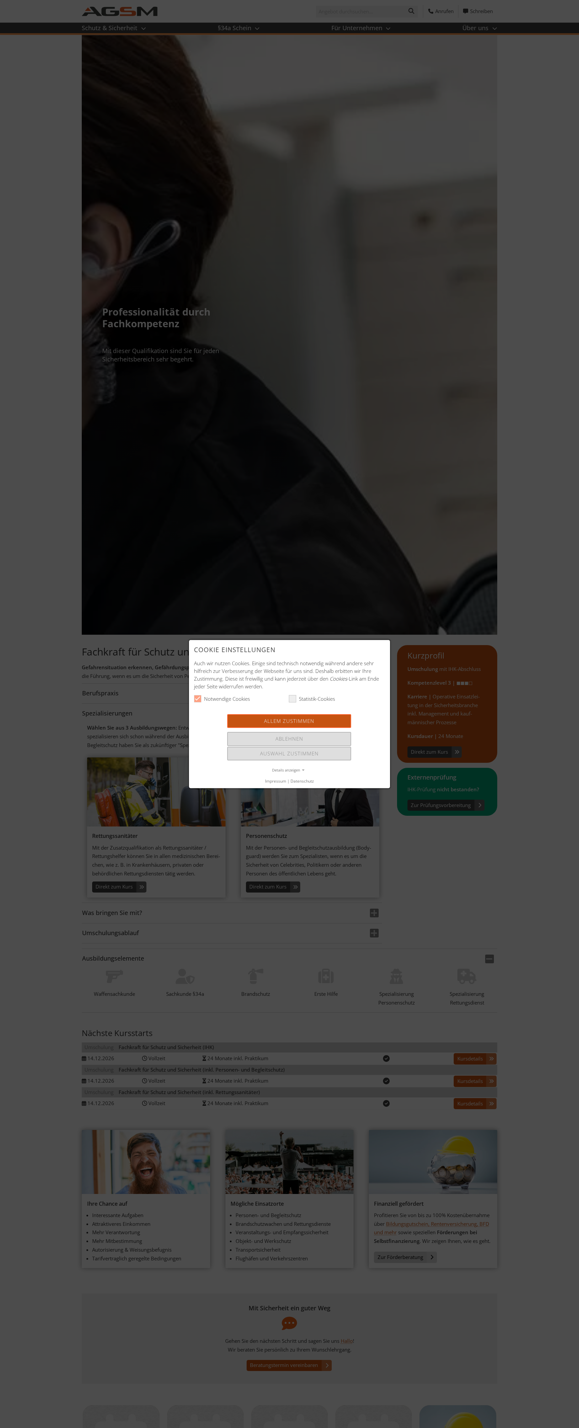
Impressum (275, 781)
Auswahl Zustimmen (289, 753)
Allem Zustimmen (289, 721)
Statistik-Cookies (317, 698)
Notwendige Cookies (227, 698)
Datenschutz (302, 781)
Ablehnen (289, 738)
